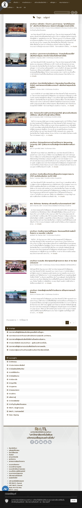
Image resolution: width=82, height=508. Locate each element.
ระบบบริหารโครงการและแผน (17, 469)
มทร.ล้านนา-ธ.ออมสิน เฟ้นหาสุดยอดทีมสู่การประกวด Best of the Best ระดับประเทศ (53, 262)
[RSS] (50, 442)
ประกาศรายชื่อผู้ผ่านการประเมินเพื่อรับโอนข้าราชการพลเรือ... (27, 346)
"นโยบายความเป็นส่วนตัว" (32, 502)
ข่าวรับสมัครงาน (13, 376)
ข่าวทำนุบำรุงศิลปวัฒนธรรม (38, 30)
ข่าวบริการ (70, 28)
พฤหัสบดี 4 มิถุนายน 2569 (37, 58)
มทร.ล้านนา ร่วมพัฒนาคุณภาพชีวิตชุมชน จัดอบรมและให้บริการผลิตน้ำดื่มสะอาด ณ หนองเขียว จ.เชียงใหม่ (53, 232)
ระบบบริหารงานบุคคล (15, 467)
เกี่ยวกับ (16, 2)
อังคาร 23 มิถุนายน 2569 (37, 28)
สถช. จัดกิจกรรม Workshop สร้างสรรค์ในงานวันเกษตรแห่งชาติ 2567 (52, 203)
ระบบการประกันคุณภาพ (16, 473)
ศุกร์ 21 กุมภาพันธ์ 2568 (37, 148)
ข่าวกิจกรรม (63, 28)
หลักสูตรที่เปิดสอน (14, 450)
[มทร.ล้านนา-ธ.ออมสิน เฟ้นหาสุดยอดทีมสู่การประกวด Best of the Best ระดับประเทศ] (16, 267)
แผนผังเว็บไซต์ (13, 478)
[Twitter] (36, 442)
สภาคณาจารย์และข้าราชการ (17, 461)
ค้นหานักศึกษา (13, 448)
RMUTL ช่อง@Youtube (16, 408)
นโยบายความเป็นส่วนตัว (15, 476)
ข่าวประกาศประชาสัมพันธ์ (53, 28)
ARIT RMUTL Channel (15, 485)
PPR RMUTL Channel (15, 483)
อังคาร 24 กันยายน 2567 (37, 294)
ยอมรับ (74, 501)
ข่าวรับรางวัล (12, 379)
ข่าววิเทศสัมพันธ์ (13, 401)
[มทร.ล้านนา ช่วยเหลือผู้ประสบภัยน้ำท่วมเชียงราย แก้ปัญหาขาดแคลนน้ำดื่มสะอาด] (16, 296)
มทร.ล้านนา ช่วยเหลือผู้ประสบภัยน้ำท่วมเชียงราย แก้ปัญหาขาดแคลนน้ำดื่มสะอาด (53, 291)
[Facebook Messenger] (5, 489)
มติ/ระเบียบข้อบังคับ (40, 2)
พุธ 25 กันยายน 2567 (36, 265)
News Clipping (13, 415)
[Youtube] (45, 442)
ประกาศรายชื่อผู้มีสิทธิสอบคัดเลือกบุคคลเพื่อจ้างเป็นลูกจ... (26, 332)
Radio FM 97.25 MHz (15, 488)
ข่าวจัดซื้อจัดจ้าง (13, 372)
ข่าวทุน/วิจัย (12, 383)
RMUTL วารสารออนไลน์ (16, 411)
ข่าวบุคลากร (58, 178)
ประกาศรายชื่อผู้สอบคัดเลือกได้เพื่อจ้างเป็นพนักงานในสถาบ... (27, 339)
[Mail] (41, 442)
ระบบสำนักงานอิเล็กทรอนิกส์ (17, 471)
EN (25, 7)
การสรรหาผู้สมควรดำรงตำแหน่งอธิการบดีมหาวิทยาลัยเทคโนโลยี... (29, 350)
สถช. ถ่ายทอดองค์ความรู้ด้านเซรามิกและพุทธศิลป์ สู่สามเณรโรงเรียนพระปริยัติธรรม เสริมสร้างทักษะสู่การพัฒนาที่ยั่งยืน (53, 114)
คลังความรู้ (12, 397)
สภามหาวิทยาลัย (13, 457)
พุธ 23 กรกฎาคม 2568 (36, 117)
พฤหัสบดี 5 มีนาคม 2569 (37, 89)
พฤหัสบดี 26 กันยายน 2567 (38, 235)
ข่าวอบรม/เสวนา (13, 390)
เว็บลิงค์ (11, 455)
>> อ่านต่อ (73, 46)
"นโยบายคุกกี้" (46, 502)
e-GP (20, 7)
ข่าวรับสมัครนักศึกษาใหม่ (16, 369)
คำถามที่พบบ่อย (13, 453)
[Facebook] (32, 442)
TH (72, 12)
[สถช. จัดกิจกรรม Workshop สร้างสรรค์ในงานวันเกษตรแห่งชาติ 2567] (16, 210)
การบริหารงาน (26, 2)
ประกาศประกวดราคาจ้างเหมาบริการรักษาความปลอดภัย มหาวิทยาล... (30, 335)
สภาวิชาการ (12, 459)
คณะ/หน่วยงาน (63, 2)
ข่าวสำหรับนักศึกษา (70, 265)
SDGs (75, 28)
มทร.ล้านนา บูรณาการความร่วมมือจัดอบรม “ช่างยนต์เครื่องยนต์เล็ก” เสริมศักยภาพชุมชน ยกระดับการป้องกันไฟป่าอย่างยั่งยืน (52, 54)
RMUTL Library (13, 490)
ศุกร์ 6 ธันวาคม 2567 (36, 206)
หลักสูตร (52, 2)
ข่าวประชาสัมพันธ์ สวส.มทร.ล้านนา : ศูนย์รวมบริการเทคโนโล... (27, 343)
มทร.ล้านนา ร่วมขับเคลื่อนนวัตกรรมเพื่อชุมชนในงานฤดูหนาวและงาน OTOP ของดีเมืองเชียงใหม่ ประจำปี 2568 (52, 175)
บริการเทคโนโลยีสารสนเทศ (16, 481)
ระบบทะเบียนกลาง (14, 465)
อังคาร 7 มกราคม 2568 (37, 178)
